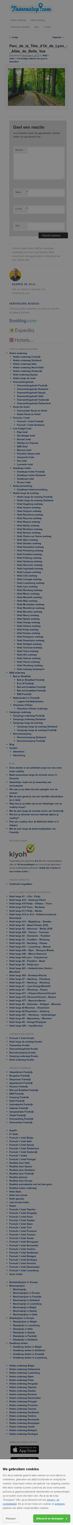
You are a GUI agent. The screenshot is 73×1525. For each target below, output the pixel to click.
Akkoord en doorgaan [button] (49, 1518)
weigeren (60, 1503)
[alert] (36, 762)
